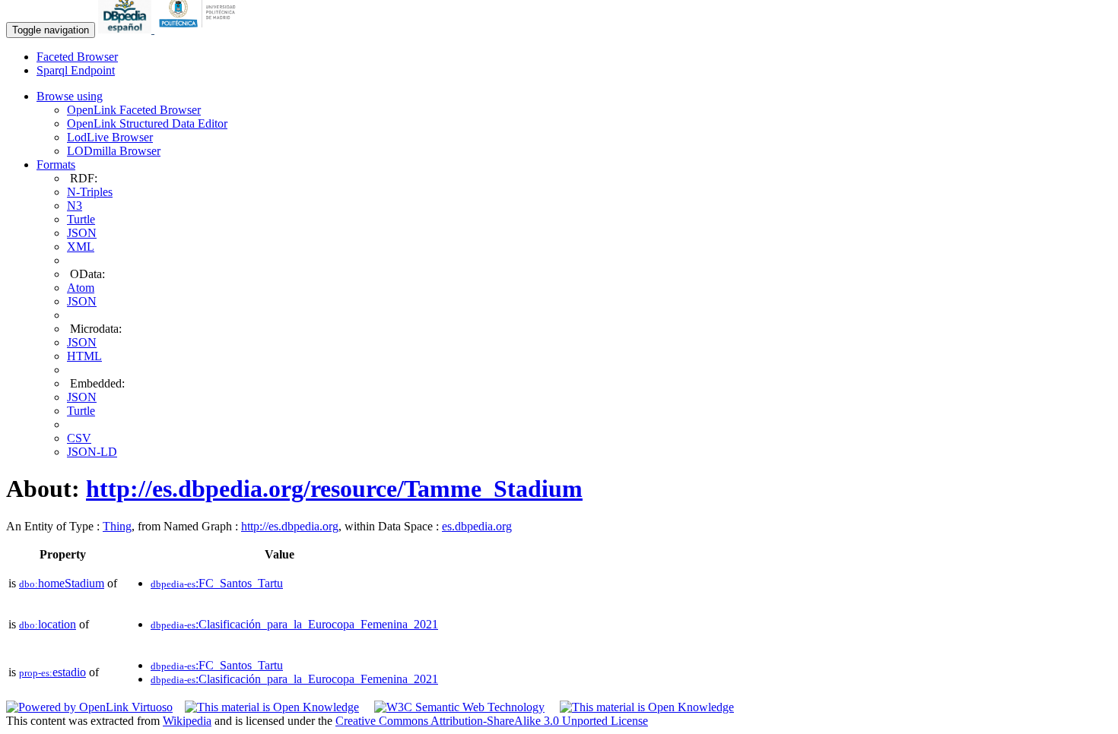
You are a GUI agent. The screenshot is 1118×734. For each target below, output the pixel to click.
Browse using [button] (70, 96)
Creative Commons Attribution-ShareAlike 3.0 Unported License (491, 720)
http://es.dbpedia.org (289, 526)
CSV (79, 438)
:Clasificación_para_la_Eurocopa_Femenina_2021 (294, 624)
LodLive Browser (110, 137)
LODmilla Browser (113, 150)
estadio (52, 672)
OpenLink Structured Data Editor (147, 123)
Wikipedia (187, 720)
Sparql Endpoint (76, 70)
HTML (84, 356)
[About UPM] (200, 29)
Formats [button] (56, 164)
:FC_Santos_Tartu (217, 583)
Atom (80, 287)
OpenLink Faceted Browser (134, 109)
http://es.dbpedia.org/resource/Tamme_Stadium (334, 488)
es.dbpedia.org (477, 526)
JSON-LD (92, 451)
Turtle (81, 219)
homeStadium (61, 583)
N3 (74, 205)
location (47, 624)
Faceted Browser (77, 56)
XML (80, 246)
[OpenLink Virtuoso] (89, 707)
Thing (117, 526)
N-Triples (90, 191)
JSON (82, 232)
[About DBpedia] (126, 29)
